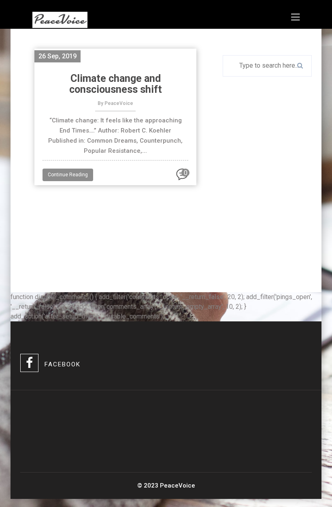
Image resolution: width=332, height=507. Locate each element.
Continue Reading (68, 175)
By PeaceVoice (115, 103)
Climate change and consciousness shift (115, 84)
